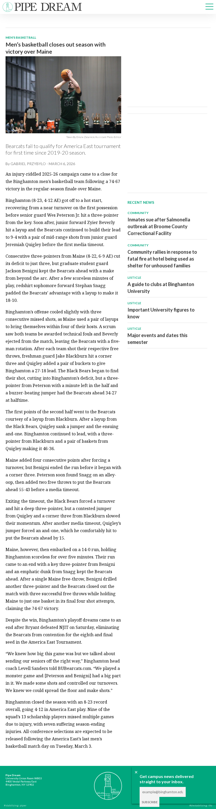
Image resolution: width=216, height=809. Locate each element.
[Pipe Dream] (108, 783)
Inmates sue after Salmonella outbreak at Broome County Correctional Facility (158, 226)
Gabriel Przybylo (28, 163)
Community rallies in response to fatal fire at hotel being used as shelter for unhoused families (162, 258)
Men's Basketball (21, 37)
